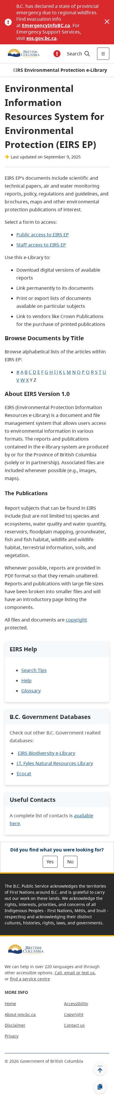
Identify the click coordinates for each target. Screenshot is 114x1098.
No (70, 861)
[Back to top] (100, 1069)
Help (26, 680)
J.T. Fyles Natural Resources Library (55, 763)
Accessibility (76, 1003)
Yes (50, 861)
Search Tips (34, 670)
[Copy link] (100, 1087)
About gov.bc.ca (20, 1014)
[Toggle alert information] (57, 53)
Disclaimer (15, 1025)
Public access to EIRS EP (42, 234)
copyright (76, 620)
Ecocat (24, 773)
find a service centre (30, 979)
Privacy (11, 1036)
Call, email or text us (75, 972)
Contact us (74, 1025)
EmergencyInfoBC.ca (46, 25)
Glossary (31, 690)
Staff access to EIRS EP (41, 245)
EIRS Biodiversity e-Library (46, 753)
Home (10, 1003)
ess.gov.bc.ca (41, 38)
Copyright (73, 1014)
